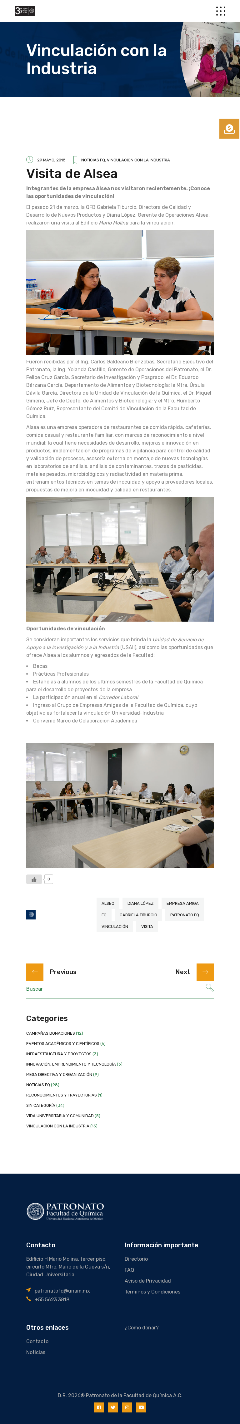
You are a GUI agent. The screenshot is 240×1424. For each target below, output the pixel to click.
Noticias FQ (93, 160)
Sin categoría (40, 1105)
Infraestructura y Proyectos (59, 1054)
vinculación (115, 926)
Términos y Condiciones (152, 1292)
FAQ (129, 1270)
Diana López (140, 903)
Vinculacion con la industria (138, 160)
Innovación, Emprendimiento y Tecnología (71, 1064)
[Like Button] (34, 879)
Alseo (108, 903)
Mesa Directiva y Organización (59, 1074)
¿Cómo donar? (142, 1328)
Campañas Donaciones (50, 1033)
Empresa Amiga (183, 903)
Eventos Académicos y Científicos (62, 1043)
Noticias (35, 1352)
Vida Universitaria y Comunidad (60, 1115)
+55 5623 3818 (52, 1300)
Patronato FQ (184, 915)
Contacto (37, 1341)
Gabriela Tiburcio (138, 915)
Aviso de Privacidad (148, 1281)
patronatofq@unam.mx (62, 1291)
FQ (104, 915)
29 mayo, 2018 (51, 160)
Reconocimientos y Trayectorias (61, 1095)
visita (147, 926)
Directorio (136, 1259)
